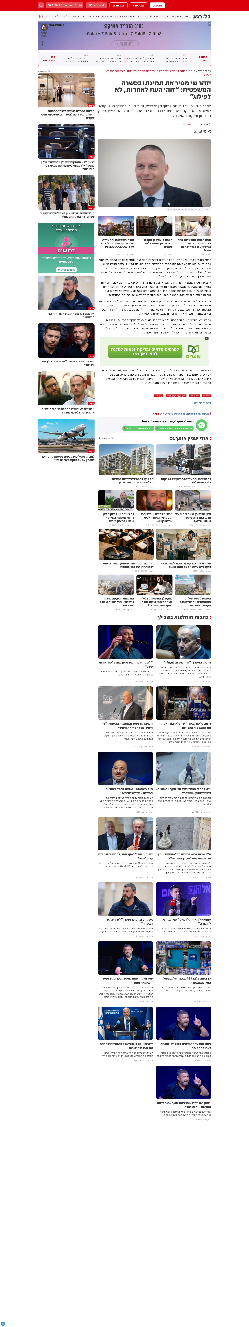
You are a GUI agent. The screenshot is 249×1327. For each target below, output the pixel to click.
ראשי (186, 16)
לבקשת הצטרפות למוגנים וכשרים (176, 428)
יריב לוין (158, 395)
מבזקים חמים (203, 58)
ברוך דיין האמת (78, 16)
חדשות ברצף (175, 16)
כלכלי (57, 16)
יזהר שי (206, 395)
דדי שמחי (194, 395)
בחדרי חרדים (202, 403)
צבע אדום (118, 5)
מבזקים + (138, 5)
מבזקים (157, 5)
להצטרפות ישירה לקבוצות (139, 428)
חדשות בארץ (128, 16)
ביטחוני (140, 16)
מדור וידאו (161, 16)
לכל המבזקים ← (49, 58)
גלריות (65, 16)
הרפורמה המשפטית (176, 395)
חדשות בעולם (105, 16)
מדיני (117, 16)
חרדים (92, 16)
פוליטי (150, 16)
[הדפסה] (204, 131)
